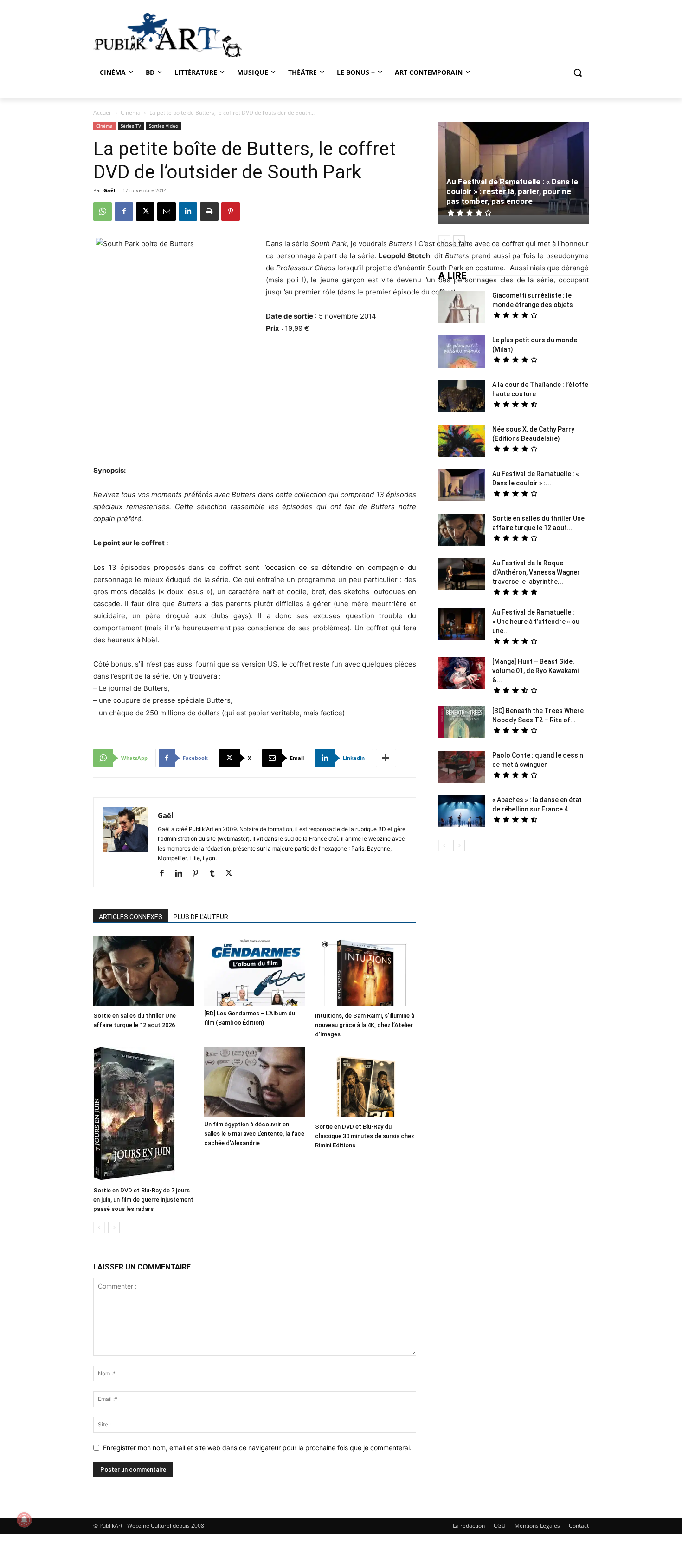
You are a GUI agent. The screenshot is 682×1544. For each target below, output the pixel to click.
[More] (386, 758)
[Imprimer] (209, 211)
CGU (500, 1526)
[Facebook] (124, 211)
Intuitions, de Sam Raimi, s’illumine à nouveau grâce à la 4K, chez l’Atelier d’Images (364, 1025)
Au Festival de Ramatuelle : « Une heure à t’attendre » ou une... (535, 621)
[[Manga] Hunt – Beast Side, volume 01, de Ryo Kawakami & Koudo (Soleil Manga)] (461, 674)
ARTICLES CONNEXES (130, 917)
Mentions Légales (537, 1526)
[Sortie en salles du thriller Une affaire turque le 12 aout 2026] (143, 972)
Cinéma (131, 113)
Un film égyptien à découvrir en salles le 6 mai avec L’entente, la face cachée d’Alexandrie (254, 1133)
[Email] (166, 211)
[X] (145, 211)
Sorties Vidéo (163, 126)
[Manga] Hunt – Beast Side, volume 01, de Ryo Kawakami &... (535, 671)
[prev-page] (99, 1227)
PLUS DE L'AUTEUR (201, 917)
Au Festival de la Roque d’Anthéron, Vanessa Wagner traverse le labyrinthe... (536, 572)
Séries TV (131, 126)
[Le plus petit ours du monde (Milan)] (461, 352)
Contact (579, 1526)
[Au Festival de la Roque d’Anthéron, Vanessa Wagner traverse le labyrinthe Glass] (461, 575)
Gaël (109, 190)
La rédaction (469, 1526)
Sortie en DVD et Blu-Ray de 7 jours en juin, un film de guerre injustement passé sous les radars (143, 1199)
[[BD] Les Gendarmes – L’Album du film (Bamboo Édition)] (254, 971)
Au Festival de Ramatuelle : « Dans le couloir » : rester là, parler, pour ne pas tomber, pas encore (512, 191)
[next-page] (114, 1227)
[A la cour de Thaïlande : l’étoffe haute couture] (461, 397)
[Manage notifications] (24, 1519)
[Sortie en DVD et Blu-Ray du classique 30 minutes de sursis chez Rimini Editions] (365, 1083)
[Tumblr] (215, 873)
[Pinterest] (230, 211)
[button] (577, 72)
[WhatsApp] (102, 211)
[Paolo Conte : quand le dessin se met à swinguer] (461, 768)
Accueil (102, 113)
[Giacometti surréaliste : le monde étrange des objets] (461, 308)
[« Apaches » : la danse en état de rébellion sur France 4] (461, 812)
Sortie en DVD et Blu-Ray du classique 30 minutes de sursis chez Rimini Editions (364, 1136)
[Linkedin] (188, 211)
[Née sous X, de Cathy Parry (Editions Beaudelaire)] (461, 442)
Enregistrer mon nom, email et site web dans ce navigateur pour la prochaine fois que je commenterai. (257, 1448)
